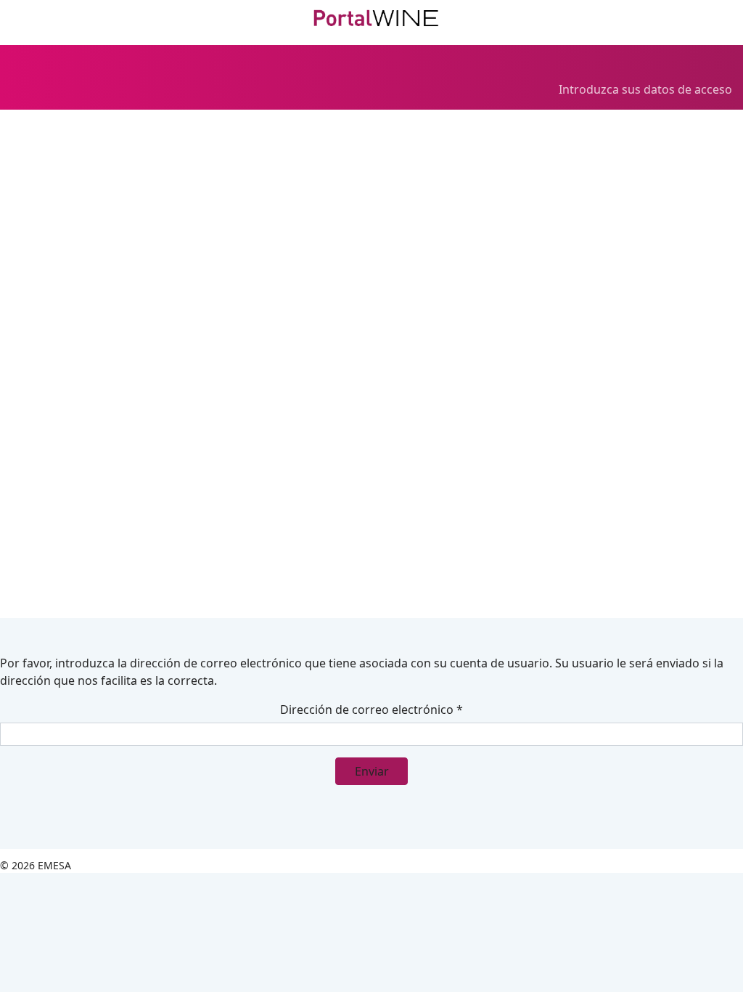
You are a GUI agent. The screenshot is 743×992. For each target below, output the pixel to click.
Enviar (372, 771)
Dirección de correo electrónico (371, 709)
